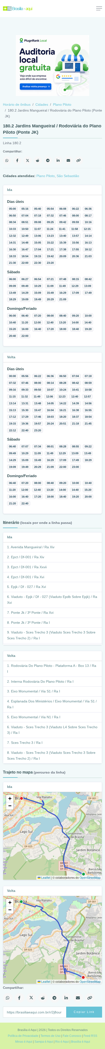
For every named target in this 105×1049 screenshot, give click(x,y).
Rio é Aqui (62, 1041)
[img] (52, 836)
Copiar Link (84, 1012)
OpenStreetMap (90, 877)
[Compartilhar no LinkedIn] (58, 160)
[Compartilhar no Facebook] (17, 160)
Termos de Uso (51, 1036)
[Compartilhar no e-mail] (68, 160)
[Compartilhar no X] (27, 160)
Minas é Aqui (23, 1041)
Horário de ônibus (17, 104)
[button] (9, 798)
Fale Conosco (72, 1036)
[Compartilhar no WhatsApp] (7, 160)
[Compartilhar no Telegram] (48, 160)
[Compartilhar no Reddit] (38, 160)
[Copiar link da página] (79, 160)
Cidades (41, 104)
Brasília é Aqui (80, 1041)
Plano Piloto (62, 104)
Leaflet (45, 877)
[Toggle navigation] (99, 8)
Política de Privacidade (23, 1036)
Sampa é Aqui (43, 1041)
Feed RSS (90, 1036)
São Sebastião (68, 176)
